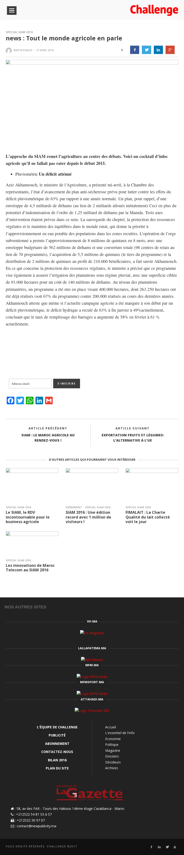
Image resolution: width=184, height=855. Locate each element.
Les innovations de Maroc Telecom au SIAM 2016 (30, 568)
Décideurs (113, 762)
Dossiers (112, 756)
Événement (74, 507)
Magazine (112, 750)
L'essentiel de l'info (120, 733)
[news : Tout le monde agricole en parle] (92, 102)
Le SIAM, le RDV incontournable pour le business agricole (28, 517)
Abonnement (57, 743)
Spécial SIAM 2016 (19, 32)
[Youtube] (175, 847)
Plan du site (57, 768)
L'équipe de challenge (57, 727)
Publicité (57, 735)
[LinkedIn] (159, 847)
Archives (111, 768)
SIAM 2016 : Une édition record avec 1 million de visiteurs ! (88, 517)
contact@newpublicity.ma (36, 826)
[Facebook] (151, 847)
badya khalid (23, 50)
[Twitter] (167, 847)
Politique (112, 744)
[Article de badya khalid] (9, 50)
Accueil (110, 727)
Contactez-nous (57, 751)
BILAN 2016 (57, 760)
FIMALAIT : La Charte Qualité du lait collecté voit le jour (148, 517)
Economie (113, 738)
